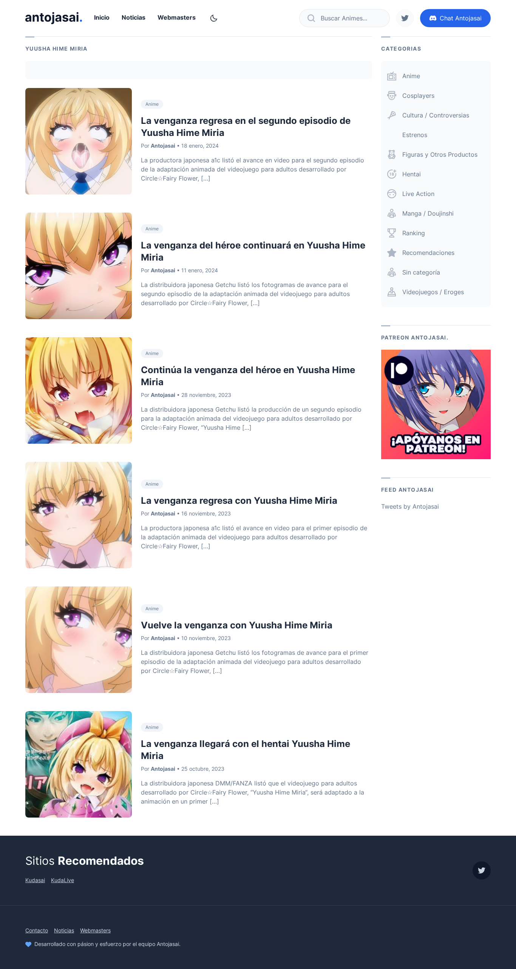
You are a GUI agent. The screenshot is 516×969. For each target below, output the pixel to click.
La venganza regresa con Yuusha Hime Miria (239, 500)
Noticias (133, 17)
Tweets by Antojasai (410, 506)
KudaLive (62, 880)
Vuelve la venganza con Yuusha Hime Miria (236, 625)
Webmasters (177, 17)
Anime (152, 104)
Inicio (102, 17)
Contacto (36, 930)
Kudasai (35, 880)
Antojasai (163, 145)
